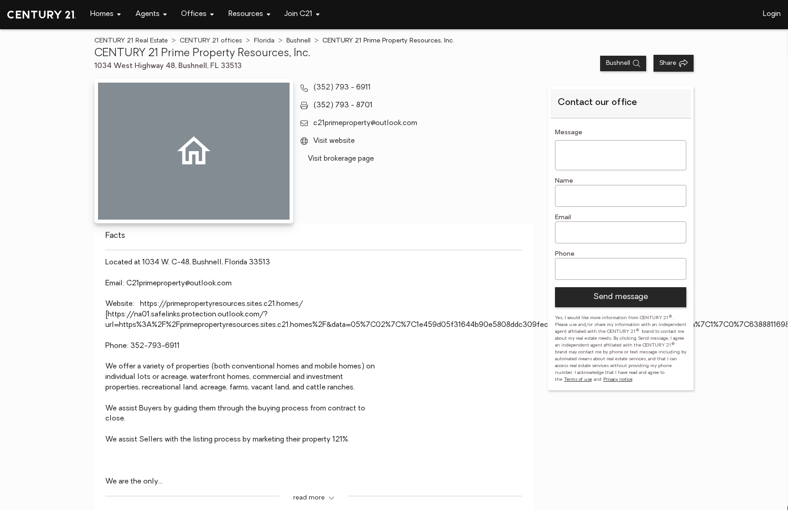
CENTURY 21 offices (211, 40)
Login (772, 14)
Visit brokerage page (341, 159)
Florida (264, 40)
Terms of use (578, 379)
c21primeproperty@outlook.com (365, 123)
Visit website (334, 141)
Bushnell (298, 40)
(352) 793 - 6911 (342, 87)
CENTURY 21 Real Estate (131, 40)
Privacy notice (617, 379)
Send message (620, 297)
